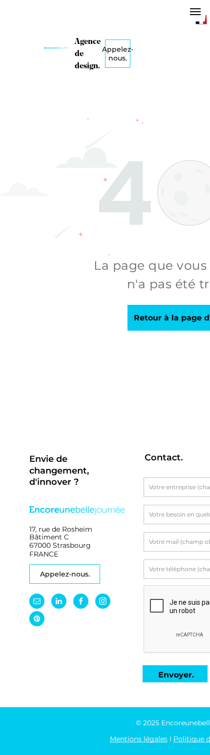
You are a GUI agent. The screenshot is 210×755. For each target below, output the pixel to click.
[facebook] (80, 602)
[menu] (195, 11)
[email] (36, 602)
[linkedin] (58, 602)
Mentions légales (139, 739)
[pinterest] (36, 620)
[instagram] (102, 602)
